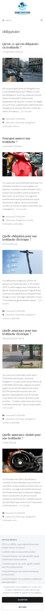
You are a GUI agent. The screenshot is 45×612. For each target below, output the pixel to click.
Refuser (22, 607)
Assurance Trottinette (15, 119)
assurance (10, 122)
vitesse (16, 126)
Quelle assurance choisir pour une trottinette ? (21, 436)
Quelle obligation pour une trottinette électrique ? (19, 237)
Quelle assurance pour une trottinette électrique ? (19, 332)
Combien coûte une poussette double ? (19, 552)
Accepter (22, 600)
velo (15, 520)
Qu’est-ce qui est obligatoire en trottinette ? (20, 45)
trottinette (7, 126)
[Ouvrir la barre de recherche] (41, 20)
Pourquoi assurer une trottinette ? (16, 140)
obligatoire (30, 122)
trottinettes (18, 224)
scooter (29, 220)
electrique (19, 122)
